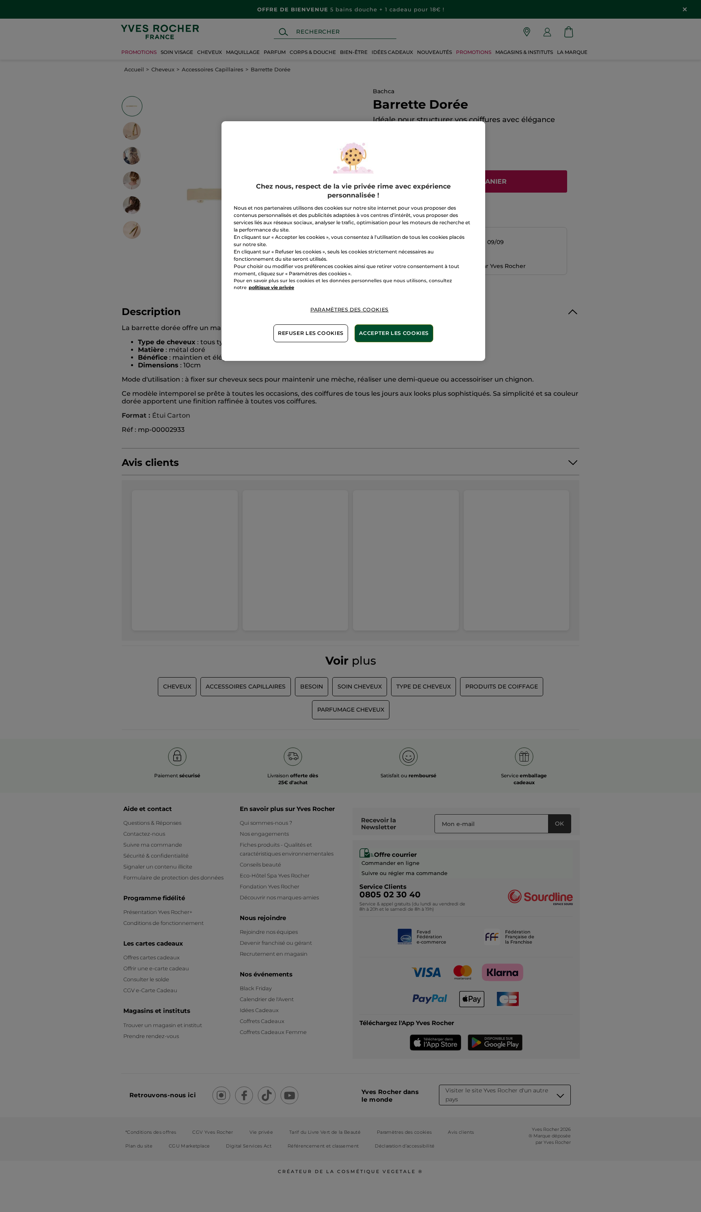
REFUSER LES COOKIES (311, 333)
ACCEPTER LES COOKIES (394, 333)
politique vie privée (271, 287)
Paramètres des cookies (349, 310)
